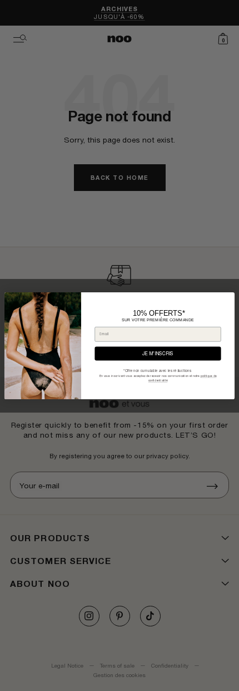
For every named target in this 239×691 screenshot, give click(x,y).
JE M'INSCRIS (157, 353)
